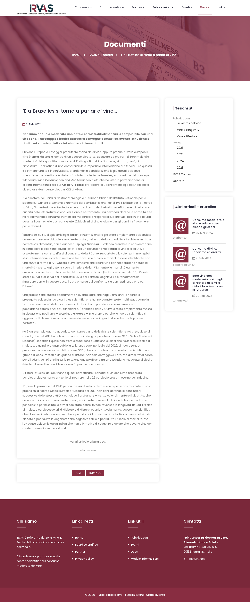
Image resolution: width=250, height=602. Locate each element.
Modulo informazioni (145, 559)
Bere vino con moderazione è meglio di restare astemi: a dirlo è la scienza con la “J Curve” (208, 283)
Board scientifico (112, 7)
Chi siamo (82, 7)
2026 (180, 148)
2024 (180, 161)
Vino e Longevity (188, 130)
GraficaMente (155, 595)
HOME (78, 473)
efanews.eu (88, 450)
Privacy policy (84, 559)
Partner (80, 552)
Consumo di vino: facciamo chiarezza (206, 250)
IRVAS (76, 55)
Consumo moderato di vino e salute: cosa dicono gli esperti (208, 223)
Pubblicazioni (139, 538)
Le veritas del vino (189, 123)
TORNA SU (95, 473)
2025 (180, 154)
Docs (134, 552)
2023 (180, 168)
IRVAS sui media (101, 55)
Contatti (178, 181)
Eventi (135, 545)
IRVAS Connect (183, 174)
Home (79, 538)
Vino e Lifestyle (187, 136)
